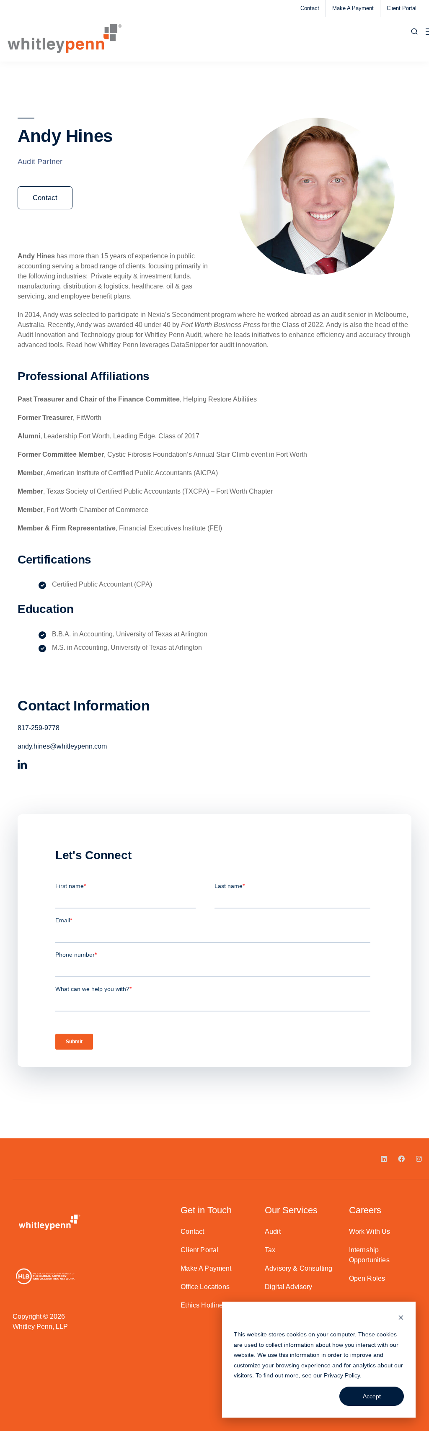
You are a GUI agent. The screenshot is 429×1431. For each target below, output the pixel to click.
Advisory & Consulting (298, 1268)
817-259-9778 (38, 727)
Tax (270, 1249)
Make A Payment (353, 8)
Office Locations (205, 1286)
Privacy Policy (342, 1375)
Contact (309, 8)
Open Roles (367, 1278)
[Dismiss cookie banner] (401, 1318)
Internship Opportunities (369, 1255)
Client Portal (401, 8)
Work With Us (369, 1231)
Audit (273, 1231)
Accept (372, 1396)
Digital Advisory (289, 1286)
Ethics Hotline (202, 1305)
